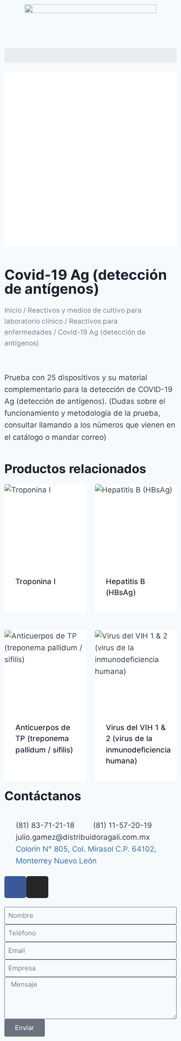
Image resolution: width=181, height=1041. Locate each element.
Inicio (13, 310)
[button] (90, 55)
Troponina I (35, 581)
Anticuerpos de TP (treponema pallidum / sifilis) (44, 738)
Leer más (31, 609)
